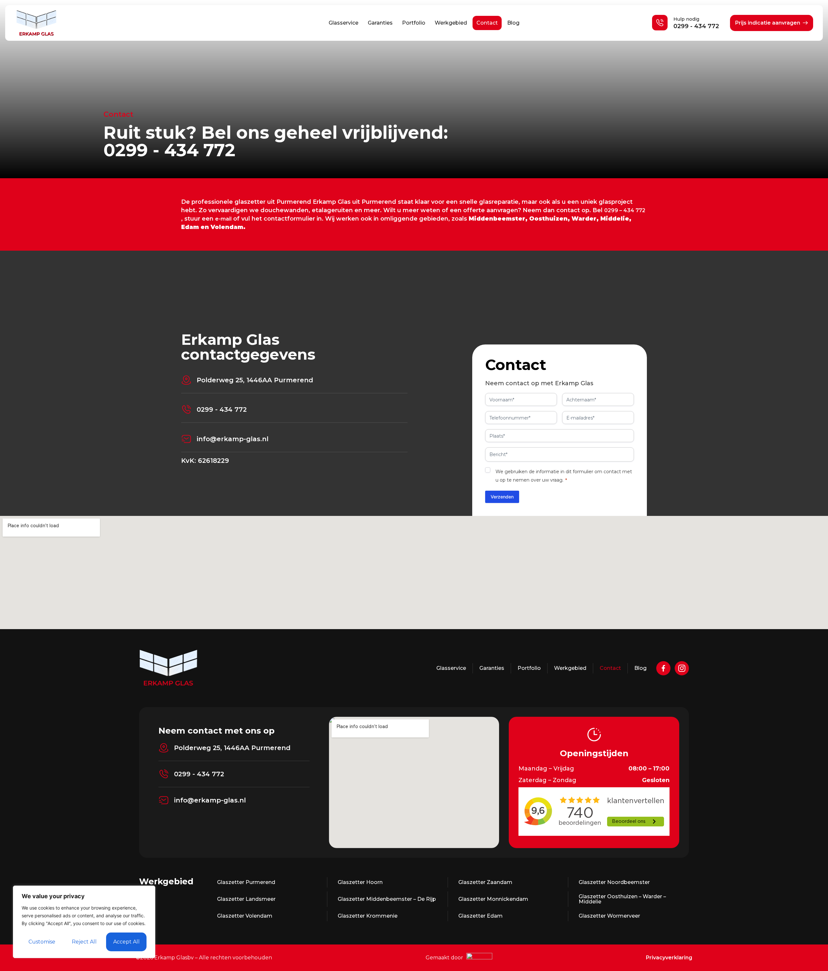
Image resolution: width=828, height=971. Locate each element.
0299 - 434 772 (696, 26)
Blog (513, 23)
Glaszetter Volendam (244, 916)
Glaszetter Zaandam (485, 882)
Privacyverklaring (669, 958)
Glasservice (343, 23)
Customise (41, 942)
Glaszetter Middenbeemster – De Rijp (387, 899)
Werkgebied (451, 23)
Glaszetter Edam (480, 916)
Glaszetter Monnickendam (493, 899)
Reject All (84, 942)
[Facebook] (663, 668)
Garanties (380, 23)
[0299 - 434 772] (186, 409)
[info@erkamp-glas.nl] (186, 439)
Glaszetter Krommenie (368, 916)
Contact (487, 23)
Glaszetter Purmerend (246, 882)
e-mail (223, 219)
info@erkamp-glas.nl (232, 439)
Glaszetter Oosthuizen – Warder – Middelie (622, 899)
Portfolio (413, 23)
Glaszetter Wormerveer (609, 916)
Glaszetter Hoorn (360, 882)
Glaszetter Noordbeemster (614, 882)
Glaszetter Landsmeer (246, 899)
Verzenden (502, 496)
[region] (84, 922)
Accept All (126, 942)
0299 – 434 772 (624, 210)
